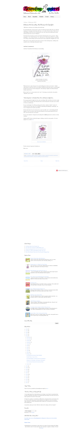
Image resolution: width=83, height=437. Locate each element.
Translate (32, 412)
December (29, 337)
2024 (27, 332)
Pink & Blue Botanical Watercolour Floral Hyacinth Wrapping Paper (37, 252)
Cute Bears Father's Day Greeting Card (32, 246)
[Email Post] (33, 153)
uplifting (39, 156)
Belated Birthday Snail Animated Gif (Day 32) (39, 270)
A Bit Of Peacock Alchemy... (36, 301)
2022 (27, 335)
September (29, 342)
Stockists (41, 16)
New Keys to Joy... (34, 282)
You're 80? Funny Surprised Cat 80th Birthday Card (35, 247)
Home (25, 16)
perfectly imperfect (30, 156)
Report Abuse (27, 422)
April (28, 350)
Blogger (42, 427)
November (29, 338)
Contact (46, 16)
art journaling (29, 155)
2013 (27, 379)
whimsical (46, 156)
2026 (27, 329)
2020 (27, 367)
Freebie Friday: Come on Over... (32, 356)
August (28, 343)
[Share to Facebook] (38, 153)
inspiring (25, 156)
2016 (27, 374)
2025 (27, 330)
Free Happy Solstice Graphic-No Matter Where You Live (40, 307)
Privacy (52, 16)
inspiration (51, 155)
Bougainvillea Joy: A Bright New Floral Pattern (39, 264)
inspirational (56, 155)
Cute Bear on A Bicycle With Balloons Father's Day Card (35, 250)
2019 (27, 369)
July (27, 345)
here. (47, 388)
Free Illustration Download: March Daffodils (34, 355)
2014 (27, 377)
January (28, 364)
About (29, 16)
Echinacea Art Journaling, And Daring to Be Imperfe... (36, 360)
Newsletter (35, 16)
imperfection (48, 155)
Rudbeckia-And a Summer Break (36, 294)
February (28, 353)
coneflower (32, 155)
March (28, 352)
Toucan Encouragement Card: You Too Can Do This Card (36, 249)
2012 (27, 381)
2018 (27, 371)
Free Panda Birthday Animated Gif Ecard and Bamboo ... (36, 358)
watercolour (43, 156)
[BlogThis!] (36, 153)
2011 (27, 382)
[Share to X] (37, 153)
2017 (27, 372)
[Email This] (35, 153)
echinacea (43, 155)
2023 (27, 334)
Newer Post (26, 160)
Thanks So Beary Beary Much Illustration (38, 258)
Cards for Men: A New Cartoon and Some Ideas (39, 313)
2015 (27, 376)
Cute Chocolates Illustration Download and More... (35, 361)
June (28, 347)
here (33, 119)
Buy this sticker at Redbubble (41, 141)
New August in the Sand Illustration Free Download (39, 276)
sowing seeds (35, 156)
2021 (27, 366)
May (28, 348)
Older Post (57, 160)
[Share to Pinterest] (39, 153)
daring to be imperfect (38, 155)
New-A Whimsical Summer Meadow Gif (38, 288)
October (28, 340)
